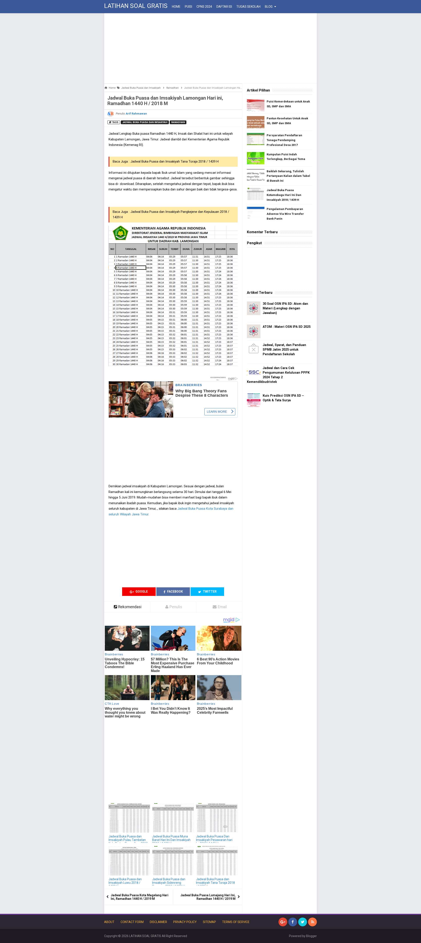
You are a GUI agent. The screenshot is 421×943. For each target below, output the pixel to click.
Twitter (209, 591)
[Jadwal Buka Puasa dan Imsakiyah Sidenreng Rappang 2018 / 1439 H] (173, 860)
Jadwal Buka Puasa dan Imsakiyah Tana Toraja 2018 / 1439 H (174, 161)
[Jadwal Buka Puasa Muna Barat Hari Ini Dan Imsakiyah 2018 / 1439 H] (173, 817)
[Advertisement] (210, 48)
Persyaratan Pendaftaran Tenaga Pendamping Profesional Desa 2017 (284, 140)
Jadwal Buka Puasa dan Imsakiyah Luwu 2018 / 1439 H (125, 882)
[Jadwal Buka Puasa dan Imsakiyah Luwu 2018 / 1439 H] (129, 860)
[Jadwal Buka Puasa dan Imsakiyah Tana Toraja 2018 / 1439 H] (216, 860)
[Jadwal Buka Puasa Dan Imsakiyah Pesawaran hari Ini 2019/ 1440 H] (216, 817)
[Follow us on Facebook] (292, 922)
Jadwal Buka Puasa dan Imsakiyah (144, 122)
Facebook (174, 591)
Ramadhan (178, 122)
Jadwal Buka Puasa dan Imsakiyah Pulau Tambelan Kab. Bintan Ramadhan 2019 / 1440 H (128, 842)
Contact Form (132, 922)
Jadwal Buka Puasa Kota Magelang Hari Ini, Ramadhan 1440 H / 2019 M (139, 896)
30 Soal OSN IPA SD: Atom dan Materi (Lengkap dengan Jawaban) (285, 308)
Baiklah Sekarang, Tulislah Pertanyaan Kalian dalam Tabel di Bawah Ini (288, 176)
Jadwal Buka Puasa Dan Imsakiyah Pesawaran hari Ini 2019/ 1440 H (214, 840)
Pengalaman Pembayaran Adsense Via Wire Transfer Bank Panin (285, 213)
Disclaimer (158, 922)
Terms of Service (236, 922)
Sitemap (209, 922)
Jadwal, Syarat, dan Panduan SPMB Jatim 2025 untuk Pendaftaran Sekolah (284, 349)
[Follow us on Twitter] (302, 922)
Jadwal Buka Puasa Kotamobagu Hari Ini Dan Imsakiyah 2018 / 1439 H (284, 194)
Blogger (311, 936)
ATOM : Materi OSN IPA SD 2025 (286, 327)
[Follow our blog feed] (312, 922)
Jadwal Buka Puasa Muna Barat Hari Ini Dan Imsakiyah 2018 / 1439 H (171, 840)
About (109, 922)
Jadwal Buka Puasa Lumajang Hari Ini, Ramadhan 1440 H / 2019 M (207, 896)
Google (141, 591)
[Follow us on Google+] (282, 922)
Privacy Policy (185, 922)
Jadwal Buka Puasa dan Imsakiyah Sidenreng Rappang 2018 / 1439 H (168, 882)
